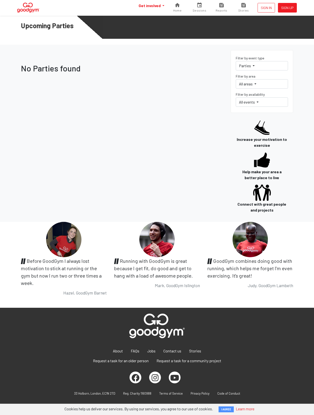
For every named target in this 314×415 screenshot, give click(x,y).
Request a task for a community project (189, 360)
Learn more (245, 408)
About (118, 350)
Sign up (287, 8)
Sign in (266, 8)
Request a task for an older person (121, 360)
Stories (195, 350)
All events (247, 102)
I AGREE (226, 409)
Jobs (151, 350)
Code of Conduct (228, 393)
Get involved (150, 5)
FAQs (135, 350)
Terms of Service (171, 393)
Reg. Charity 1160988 (137, 393)
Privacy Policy (200, 393)
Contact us (172, 350)
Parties (245, 65)
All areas (246, 83)
